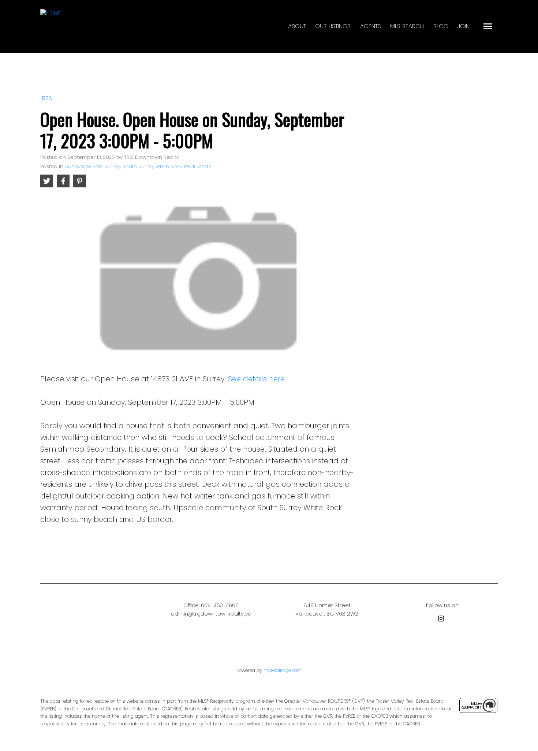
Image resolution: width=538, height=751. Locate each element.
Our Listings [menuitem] (333, 26)
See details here (256, 379)
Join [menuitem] (463, 26)
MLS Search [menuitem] (407, 26)
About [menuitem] (297, 26)
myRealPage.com (283, 670)
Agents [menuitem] (370, 26)
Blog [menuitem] (440, 26)
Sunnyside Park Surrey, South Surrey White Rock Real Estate (138, 166)
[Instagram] (442, 620)
